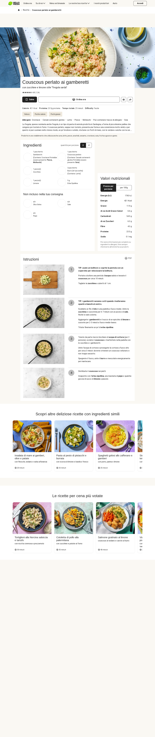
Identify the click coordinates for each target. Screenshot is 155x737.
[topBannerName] (77, 20)
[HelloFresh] (13, 3)
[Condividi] (130, 99)
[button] (57, 145)
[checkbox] (23, 92)
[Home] (18, 10)
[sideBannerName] (116, 155)
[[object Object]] (123, 99)
